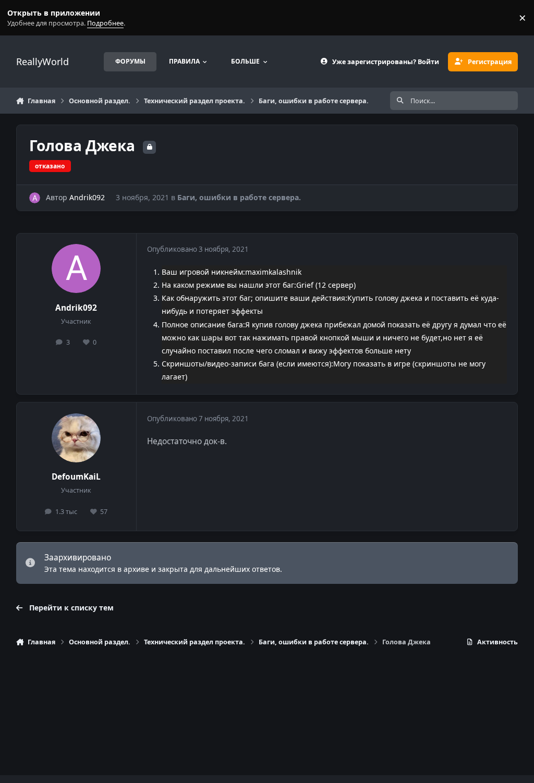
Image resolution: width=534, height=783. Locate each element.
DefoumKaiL (76, 476)
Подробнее (20, 18)
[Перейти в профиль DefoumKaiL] (76, 437)
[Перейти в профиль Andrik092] (34, 197)
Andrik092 (87, 197)
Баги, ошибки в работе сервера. (239, 197)
